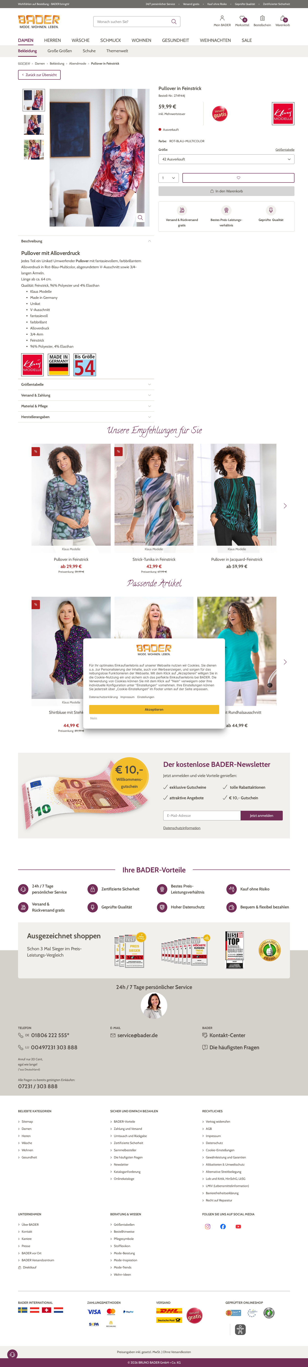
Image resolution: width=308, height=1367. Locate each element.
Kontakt (27, 1232)
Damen (27, 1129)
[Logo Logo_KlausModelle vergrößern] (32, 364)
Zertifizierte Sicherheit (128, 1143)
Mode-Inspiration (125, 1260)
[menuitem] (26, 40)
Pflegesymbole (124, 1239)
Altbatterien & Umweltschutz (225, 1164)
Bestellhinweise (124, 1232)
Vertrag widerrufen (218, 1121)
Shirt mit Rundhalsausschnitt (236, 712)
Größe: (163, 150)
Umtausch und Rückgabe (130, 1136)
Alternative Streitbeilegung (223, 1172)
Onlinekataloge (124, 1179)
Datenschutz (214, 1143)
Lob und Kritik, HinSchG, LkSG (225, 1179)
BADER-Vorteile (124, 1121)
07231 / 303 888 (38, 1086)
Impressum (213, 1136)
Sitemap (27, 1121)
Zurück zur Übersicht (41, 75)
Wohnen (27, 1150)
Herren (26, 1136)
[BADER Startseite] (39, 21)
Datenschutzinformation (181, 828)
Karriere (27, 1239)
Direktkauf (30, 1267)
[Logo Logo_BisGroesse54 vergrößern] (85, 365)
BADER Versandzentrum (38, 1260)
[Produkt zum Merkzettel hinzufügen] (238, 177)
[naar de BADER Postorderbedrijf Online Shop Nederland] (58, 1310)
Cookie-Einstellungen (220, 1150)
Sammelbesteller (125, 1150)
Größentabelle (285, 150)
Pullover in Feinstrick (71, 559)
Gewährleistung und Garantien (226, 1157)
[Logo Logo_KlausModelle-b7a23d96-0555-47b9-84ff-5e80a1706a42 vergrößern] (283, 113)
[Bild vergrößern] (140, 217)
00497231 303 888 (54, 1047)
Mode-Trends (122, 1267)
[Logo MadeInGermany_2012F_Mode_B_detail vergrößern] (58, 364)
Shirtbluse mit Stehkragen (71, 712)
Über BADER (30, 1225)
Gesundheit (29, 1157)
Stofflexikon (122, 1246)
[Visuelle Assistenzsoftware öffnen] (238, 1329)
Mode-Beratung (124, 1253)
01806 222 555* (50, 1035)
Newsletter (121, 1164)
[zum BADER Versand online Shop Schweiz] (46, 1310)
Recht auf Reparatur (219, 1200)
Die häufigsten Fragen (128, 1157)
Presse (26, 1246)
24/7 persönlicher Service (160, 4)
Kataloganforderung (127, 1172)
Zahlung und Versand (128, 1129)
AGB (209, 1129)
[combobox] (136, 21)
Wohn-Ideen (122, 1274)
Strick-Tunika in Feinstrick (154, 559)
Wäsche (27, 1143)
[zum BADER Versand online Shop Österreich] (34, 1310)
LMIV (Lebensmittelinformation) (227, 1186)
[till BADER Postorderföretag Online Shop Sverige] (22, 1310)
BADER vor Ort (31, 1253)
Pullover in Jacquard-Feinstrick (236, 559)
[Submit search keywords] (174, 21)
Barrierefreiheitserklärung (222, 1193)
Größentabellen (124, 1225)
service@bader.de (137, 1035)
